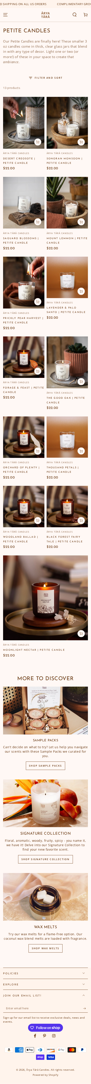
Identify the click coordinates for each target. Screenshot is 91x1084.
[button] (74, 14)
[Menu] (5, 14)
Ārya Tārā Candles (37, 1069)
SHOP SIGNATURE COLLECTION (45, 859)
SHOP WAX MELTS (45, 948)
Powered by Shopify (45, 1074)
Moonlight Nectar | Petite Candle (34, 650)
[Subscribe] (85, 1008)
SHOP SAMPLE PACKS (45, 765)
